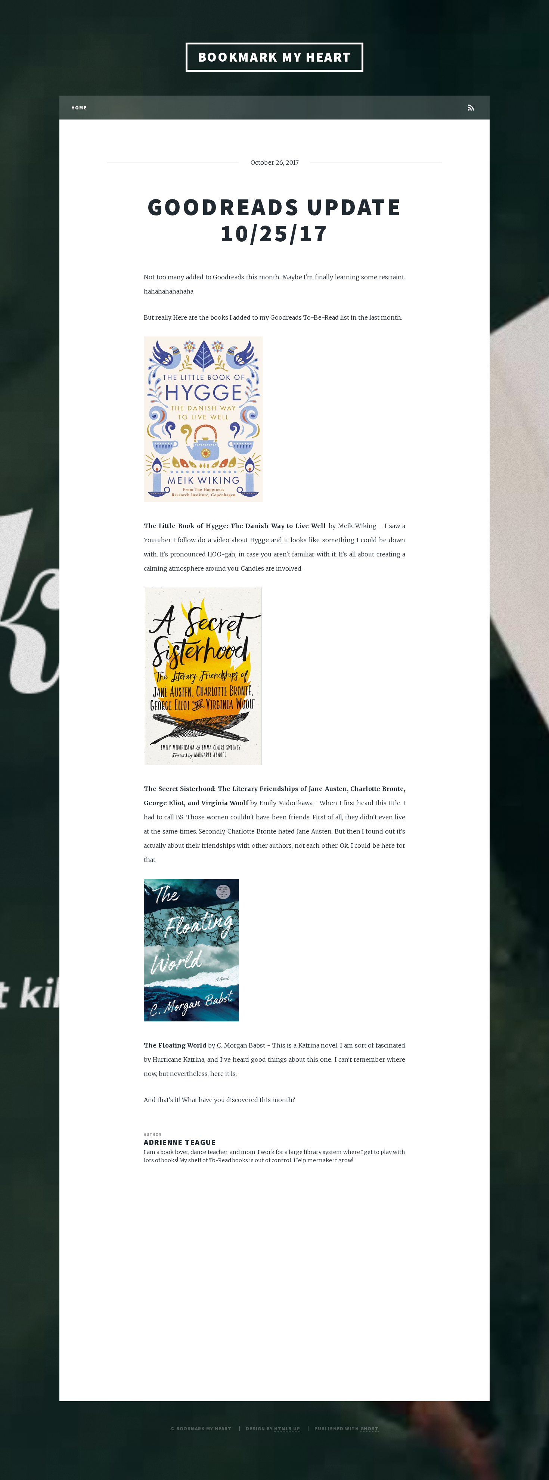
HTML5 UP (287, 1428)
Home (79, 108)
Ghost (369, 1428)
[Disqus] (274, 1267)
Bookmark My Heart (274, 57)
